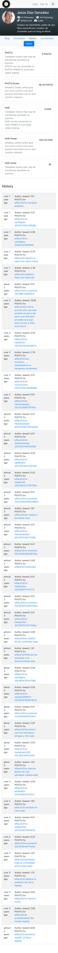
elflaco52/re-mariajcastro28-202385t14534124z (25, 752)
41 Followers (27, 17)
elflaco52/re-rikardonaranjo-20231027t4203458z (25, 443)
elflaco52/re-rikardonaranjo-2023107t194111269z (25, 534)
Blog (7, 38)
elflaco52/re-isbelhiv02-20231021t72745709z (26, 482)
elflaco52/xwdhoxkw (25, 566)
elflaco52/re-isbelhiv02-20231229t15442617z (26, 342)
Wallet (29, 43)
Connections (47, 38)
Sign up (44, 4)
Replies (32, 38)
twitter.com (26, 20)
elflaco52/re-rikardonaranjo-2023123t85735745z (25, 404)
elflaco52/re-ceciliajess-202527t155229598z (25, 222)
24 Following (46, 17)
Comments (19, 38)
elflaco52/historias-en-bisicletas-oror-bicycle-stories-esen (26, 657)
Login (35, 4)
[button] (52, 4)
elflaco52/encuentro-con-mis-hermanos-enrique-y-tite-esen (25, 732)
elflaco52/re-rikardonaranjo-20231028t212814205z (26, 423)
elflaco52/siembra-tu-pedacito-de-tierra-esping (26, 882)
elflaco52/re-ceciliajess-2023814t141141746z (25, 677)
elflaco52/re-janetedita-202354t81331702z (25, 791)
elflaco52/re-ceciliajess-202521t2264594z (24, 241)
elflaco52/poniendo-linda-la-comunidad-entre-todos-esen (25, 862)
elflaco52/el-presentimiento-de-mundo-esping (24, 918)
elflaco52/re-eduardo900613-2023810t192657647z (26, 696)
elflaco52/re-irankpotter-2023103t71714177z (25, 586)
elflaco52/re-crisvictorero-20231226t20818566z (26, 384)
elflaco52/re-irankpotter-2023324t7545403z (25, 827)
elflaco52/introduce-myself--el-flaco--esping (25, 937)
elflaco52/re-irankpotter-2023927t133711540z (26, 622)
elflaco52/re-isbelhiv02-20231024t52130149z (26, 462)
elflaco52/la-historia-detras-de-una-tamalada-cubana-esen (26, 771)
